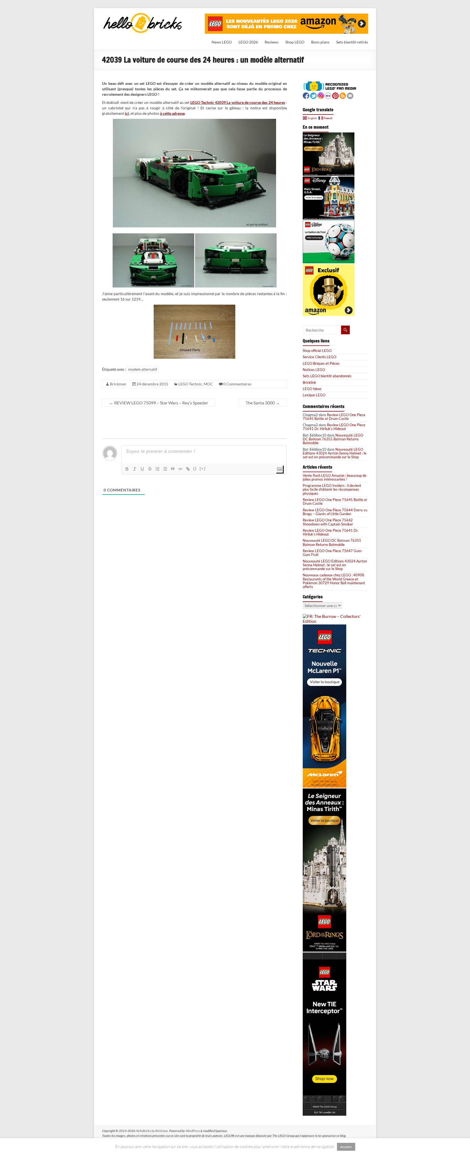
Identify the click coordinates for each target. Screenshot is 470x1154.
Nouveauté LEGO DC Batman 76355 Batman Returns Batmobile (333, 439)
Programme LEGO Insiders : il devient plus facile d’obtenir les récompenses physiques (332, 489)
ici (127, 113)
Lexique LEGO (314, 395)
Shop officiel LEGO (317, 350)
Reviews (272, 42)
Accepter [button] (346, 1147)
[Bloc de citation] (173, 469)
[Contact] (350, 95)
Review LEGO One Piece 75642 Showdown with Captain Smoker (328, 522)
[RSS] (342, 95)
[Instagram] (320, 95)
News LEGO (222, 42)
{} (195, 468)
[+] (203, 468)
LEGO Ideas (312, 388)
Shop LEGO (294, 42)
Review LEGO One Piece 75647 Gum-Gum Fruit (333, 553)
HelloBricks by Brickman (152, 1131)
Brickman (118, 384)
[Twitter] (313, 95)
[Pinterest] (335, 95)
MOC (208, 384)
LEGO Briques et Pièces (321, 363)
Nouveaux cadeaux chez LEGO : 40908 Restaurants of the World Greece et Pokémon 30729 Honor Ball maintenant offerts (334, 581)
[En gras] (127, 469)
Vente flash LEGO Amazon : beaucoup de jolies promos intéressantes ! (334, 477)
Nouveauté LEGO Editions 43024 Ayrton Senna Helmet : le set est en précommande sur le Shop (334, 453)
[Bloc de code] (180, 469)
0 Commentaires (237, 384)
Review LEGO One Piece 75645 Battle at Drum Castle (334, 417)
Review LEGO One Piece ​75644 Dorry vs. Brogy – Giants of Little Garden (335, 512)
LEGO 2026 (248, 42)
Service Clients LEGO (319, 357)
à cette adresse (172, 113)
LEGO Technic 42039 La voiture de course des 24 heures (237, 102)
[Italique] (134, 469)
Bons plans (320, 42)
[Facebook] (306, 95)
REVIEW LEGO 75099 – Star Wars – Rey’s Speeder (158, 402)
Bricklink (309, 382)
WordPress (192, 1131)
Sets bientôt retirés (352, 42)
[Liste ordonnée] (157, 469)
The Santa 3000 (263, 402)
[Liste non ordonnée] (165, 469)
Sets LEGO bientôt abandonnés (327, 376)
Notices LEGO (314, 369)
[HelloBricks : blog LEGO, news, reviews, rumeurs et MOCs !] (143, 14)
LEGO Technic (190, 384)
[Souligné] (142, 469)
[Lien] (188, 469)
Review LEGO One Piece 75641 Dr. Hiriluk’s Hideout (334, 427)
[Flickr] (328, 95)
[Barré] (150, 469)
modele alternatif (142, 369)
